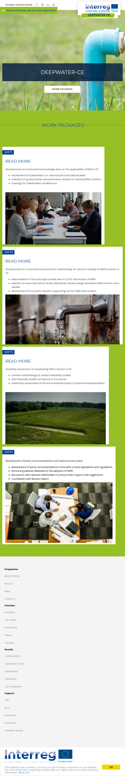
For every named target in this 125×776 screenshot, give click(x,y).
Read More (18, 261)
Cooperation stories (14, 663)
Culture (8, 635)
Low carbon (10, 619)
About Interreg (12, 575)
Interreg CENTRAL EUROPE (18, 5)
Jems (7, 707)
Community (10, 715)
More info (24, 772)
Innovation (10, 612)
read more (18, 161)
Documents (10, 722)
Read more (18, 361)
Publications (10, 678)
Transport (9, 642)
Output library (11, 671)
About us (9, 583)
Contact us (10, 598)
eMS (7, 699)
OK (111, 767)
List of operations (13, 686)
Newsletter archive (14, 730)
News (7, 591)
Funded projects (13, 656)
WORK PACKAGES (62, 89)
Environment (11, 627)
